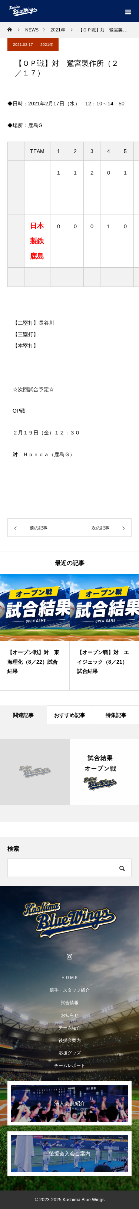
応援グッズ (70, 1053)
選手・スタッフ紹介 (70, 990)
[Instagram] (69, 956)
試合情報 (70, 1002)
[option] (35, 632)
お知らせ (70, 1015)
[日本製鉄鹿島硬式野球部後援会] (69, 920)
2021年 (46, 45)
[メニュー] (128, 11)
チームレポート (69, 1065)
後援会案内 (70, 1040)
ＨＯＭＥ (70, 977)
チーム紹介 (70, 1027)
